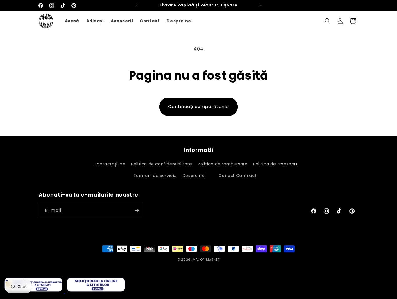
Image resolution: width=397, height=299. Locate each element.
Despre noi (194, 176)
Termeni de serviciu (155, 176)
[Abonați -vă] (136, 210)
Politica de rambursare (222, 164)
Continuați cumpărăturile (198, 106)
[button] (327, 21)
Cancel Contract (237, 176)
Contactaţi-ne (110, 164)
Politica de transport (276, 164)
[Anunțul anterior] (136, 5)
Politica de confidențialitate (161, 164)
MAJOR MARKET (206, 259)
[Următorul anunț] (260, 5)
